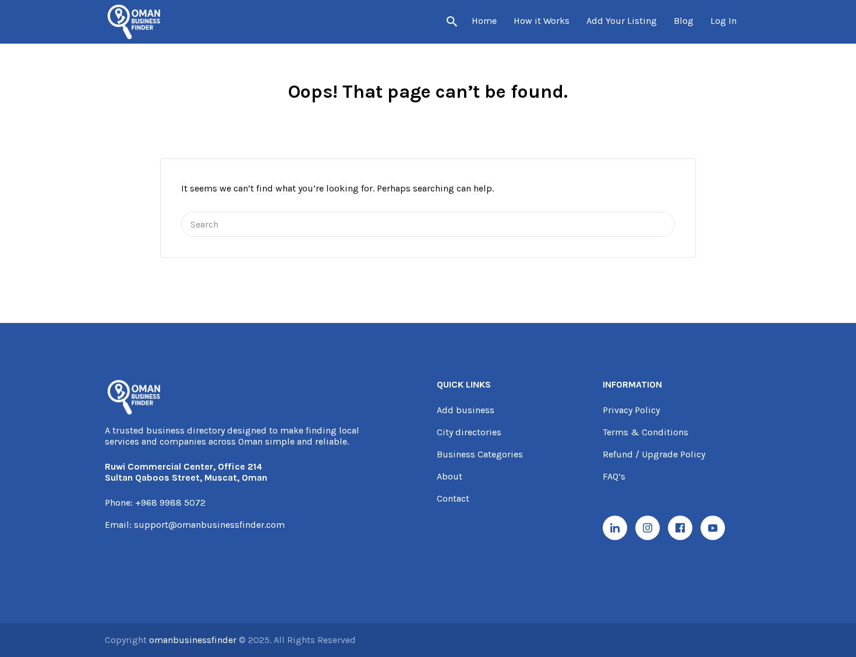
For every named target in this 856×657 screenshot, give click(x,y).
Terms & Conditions (645, 432)
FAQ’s (614, 476)
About (449, 476)
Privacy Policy (631, 409)
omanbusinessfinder (194, 639)
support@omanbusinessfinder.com (209, 524)
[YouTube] (713, 528)
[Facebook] (680, 528)
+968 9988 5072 (170, 502)
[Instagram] (647, 528)
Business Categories (480, 454)
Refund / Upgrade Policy (654, 454)
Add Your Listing (621, 20)
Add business (465, 409)
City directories (469, 432)
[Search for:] (428, 224)
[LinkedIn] (615, 528)
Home (484, 20)
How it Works (542, 20)
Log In (723, 20)
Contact (453, 498)
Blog (684, 20)
